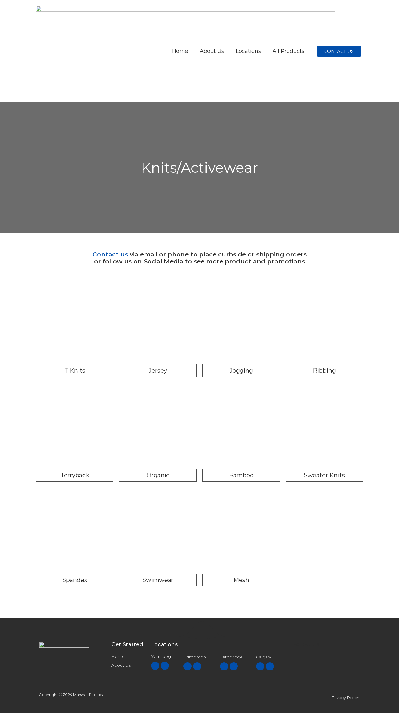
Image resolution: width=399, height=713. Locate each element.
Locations (248, 51)
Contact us (110, 254)
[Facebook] (155, 666)
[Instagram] (165, 666)
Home (180, 51)
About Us (212, 51)
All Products (288, 51)
